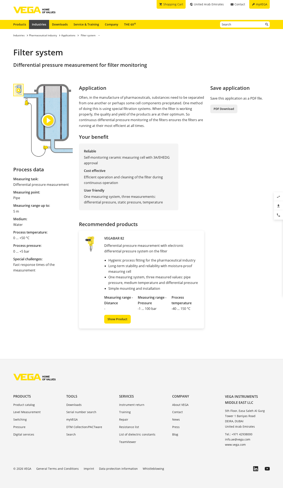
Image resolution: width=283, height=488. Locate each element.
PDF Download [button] (224, 109)
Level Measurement (27, 412)
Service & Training (86, 24)
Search (71, 434)
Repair (123, 419)
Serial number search (81, 412)
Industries (39, 24)
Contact (177, 412)
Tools (71, 396)
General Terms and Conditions (57, 469)
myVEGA (72, 419)
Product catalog (24, 405)
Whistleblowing (153, 469)
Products (19, 24)
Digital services (23, 434)
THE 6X (130, 24)
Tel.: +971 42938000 (238, 434)
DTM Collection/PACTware (84, 427)
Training (125, 412)
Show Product (117, 319)
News (176, 419)
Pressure (19, 427)
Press (176, 427)
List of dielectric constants (137, 434)
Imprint (89, 469)
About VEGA (180, 405)
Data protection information (118, 469)
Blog (175, 434)
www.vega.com (235, 445)
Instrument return (131, 405)
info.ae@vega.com (237, 439)
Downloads (60, 24)
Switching (20, 419)
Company (111, 24)
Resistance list (129, 427)
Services (126, 396)
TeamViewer (127, 442)
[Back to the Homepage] (34, 377)
